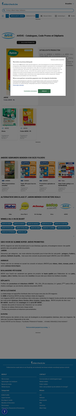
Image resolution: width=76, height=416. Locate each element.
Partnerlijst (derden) (18, 85)
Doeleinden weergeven (30, 91)
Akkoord (44, 91)
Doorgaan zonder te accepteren (57, 59)
